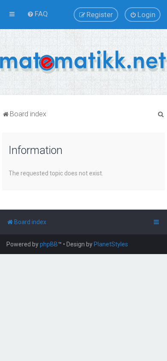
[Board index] (83, 62)
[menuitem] (37, 13)
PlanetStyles (111, 244)
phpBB (49, 244)
